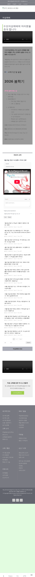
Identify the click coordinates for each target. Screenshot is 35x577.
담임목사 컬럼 (23, 420)
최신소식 (5, 434)
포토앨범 (5, 473)
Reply (9, 217)
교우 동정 (5, 475)
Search (28, 342)
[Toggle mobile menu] (32, 8)
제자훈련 (5, 459)
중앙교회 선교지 (23, 453)
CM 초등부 (5, 455)
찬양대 (21, 468)
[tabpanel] (17, 252)
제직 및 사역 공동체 (24, 461)
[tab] (17, 155)
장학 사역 (21, 457)
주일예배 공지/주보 (8, 432)
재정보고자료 (23, 438)
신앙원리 (21, 427)
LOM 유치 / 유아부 (7, 457)
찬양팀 (21, 465)
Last (21, 339)
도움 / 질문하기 (6, 423)
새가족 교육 (5, 418)
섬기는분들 (5, 425)
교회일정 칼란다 (7, 437)
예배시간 (5, 439)
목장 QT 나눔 (6, 462)
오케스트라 (22, 470)
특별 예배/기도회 (24, 423)
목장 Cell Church (24, 455)
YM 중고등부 (6, 453)
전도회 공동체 (23, 463)
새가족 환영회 (6, 420)
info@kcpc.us (24, 1)
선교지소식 (5, 477)
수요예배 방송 (23, 418)
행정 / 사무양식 (23, 440)
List (5, 217)
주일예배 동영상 (23, 415)
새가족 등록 (5, 415)
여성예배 (21, 425)
